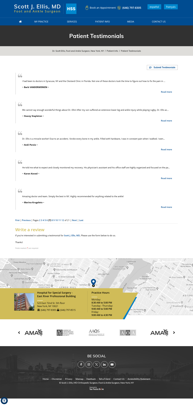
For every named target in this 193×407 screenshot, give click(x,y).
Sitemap (79, 378)
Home (46, 378)
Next (74, 220)
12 (62, 220)
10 (56, 220)
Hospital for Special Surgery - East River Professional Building (56, 294)
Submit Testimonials (164, 67)
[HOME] (20, 21)
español (154, 6)
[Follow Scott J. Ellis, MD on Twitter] (96, 364)
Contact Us (118, 378)
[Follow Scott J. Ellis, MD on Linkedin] (104, 364)
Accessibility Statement (139, 378)
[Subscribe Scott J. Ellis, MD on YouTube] (112, 364)
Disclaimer (57, 378)
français (171, 6)
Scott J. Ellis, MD (72, 235)
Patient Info (112, 51)
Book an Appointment (103, 7)
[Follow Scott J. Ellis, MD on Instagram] (88, 364)
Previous (26, 220)
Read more (166, 91)
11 (59, 220)
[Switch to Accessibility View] (4, 400)
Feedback (91, 378)
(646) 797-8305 (131, 8)
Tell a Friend (104, 378)
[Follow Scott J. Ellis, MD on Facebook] (81, 364)
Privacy (68, 378)
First (17, 220)
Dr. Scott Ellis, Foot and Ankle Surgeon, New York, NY (78, 51)
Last (81, 220)
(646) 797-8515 (68, 310)
